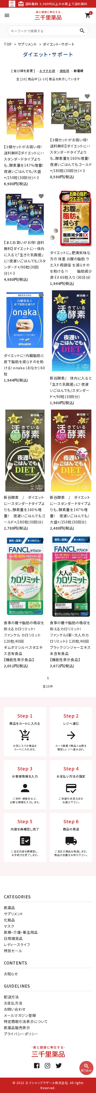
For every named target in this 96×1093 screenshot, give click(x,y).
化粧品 (9, 919)
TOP (8, 44)
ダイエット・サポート (59, 44)
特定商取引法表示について (26, 1021)
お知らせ (11, 973)
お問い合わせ (15, 1009)
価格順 (64, 70)
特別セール (13, 950)
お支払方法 (13, 1003)
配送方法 (11, 996)
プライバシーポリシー (21, 1033)
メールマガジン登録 (20, 1015)
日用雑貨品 (13, 938)
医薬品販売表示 (17, 1027)
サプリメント (27, 44)
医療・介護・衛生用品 (21, 932)
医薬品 (9, 907)
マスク (9, 926)
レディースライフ (17, 944)
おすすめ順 (47, 70)
